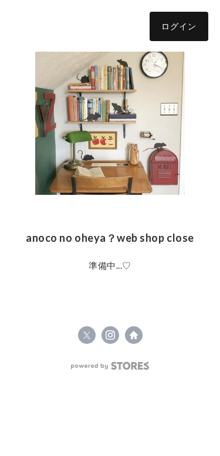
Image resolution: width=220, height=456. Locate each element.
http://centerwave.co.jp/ (134, 335)
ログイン (179, 26)
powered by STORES (110, 366)
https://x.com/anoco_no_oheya (87, 335)
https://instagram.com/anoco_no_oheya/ (110, 335)
